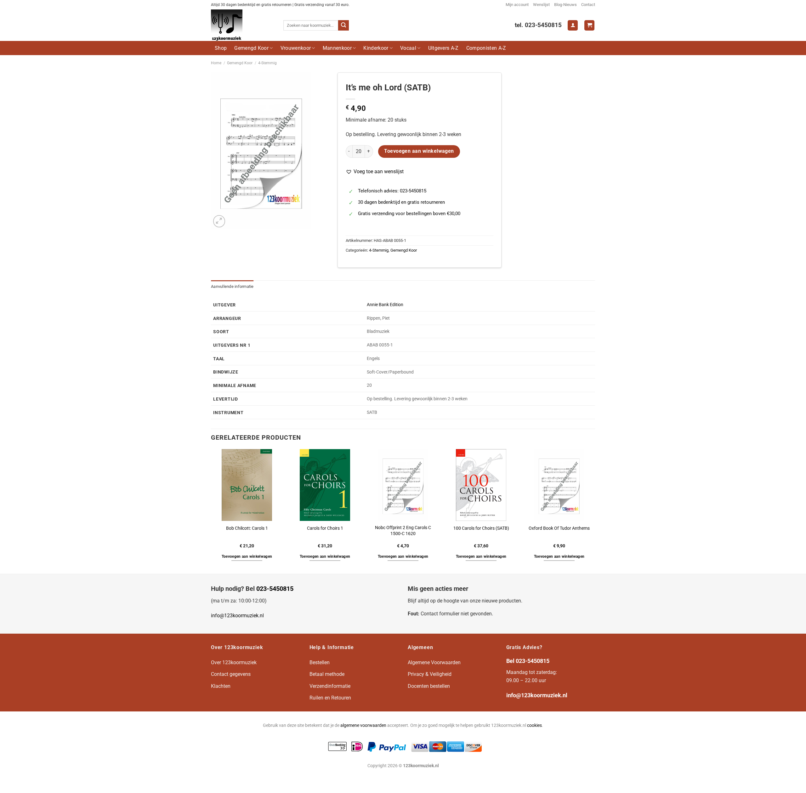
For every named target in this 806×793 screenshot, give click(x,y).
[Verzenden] (343, 25)
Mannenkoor (337, 48)
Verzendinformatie (329, 686)
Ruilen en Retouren (330, 698)
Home (216, 63)
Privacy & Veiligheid (429, 674)
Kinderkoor (375, 48)
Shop (221, 48)
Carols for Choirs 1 (325, 528)
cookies (534, 725)
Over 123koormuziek (234, 662)
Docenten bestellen (429, 686)
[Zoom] (219, 221)
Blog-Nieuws (565, 4)
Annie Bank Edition (385, 304)
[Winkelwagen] (589, 25)
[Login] (573, 25)
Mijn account (517, 4)
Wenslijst (541, 4)
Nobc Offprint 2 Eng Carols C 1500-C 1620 (403, 530)
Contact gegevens (231, 674)
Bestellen (319, 662)
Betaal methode (326, 674)
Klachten (220, 686)
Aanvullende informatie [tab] (232, 286)
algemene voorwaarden (363, 725)
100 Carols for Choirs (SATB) (481, 528)
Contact (588, 4)
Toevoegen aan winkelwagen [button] (247, 556)
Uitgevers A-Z (443, 48)
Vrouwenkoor (296, 48)
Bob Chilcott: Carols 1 (247, 528)
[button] (375, 172)
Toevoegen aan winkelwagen (419, 151)
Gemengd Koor (251, 48)
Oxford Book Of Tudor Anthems (559, 528)
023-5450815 (274, 588)
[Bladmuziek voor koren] (242, 25)
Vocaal (408, 48)
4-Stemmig (267, 63)
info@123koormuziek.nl (237, 616)
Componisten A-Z (486, 48)
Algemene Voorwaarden (434, 662)
